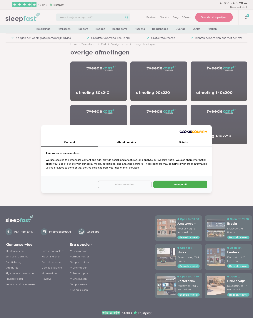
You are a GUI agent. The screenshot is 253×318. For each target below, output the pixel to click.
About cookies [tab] (126, 142)
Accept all (180, 184)
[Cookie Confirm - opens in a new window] (193, 131)
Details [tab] (183, 142)
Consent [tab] (69, 142)
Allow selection (124, 184)
